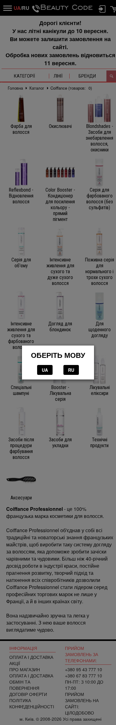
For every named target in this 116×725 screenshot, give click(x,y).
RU (71, 370)
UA (45, 370)
